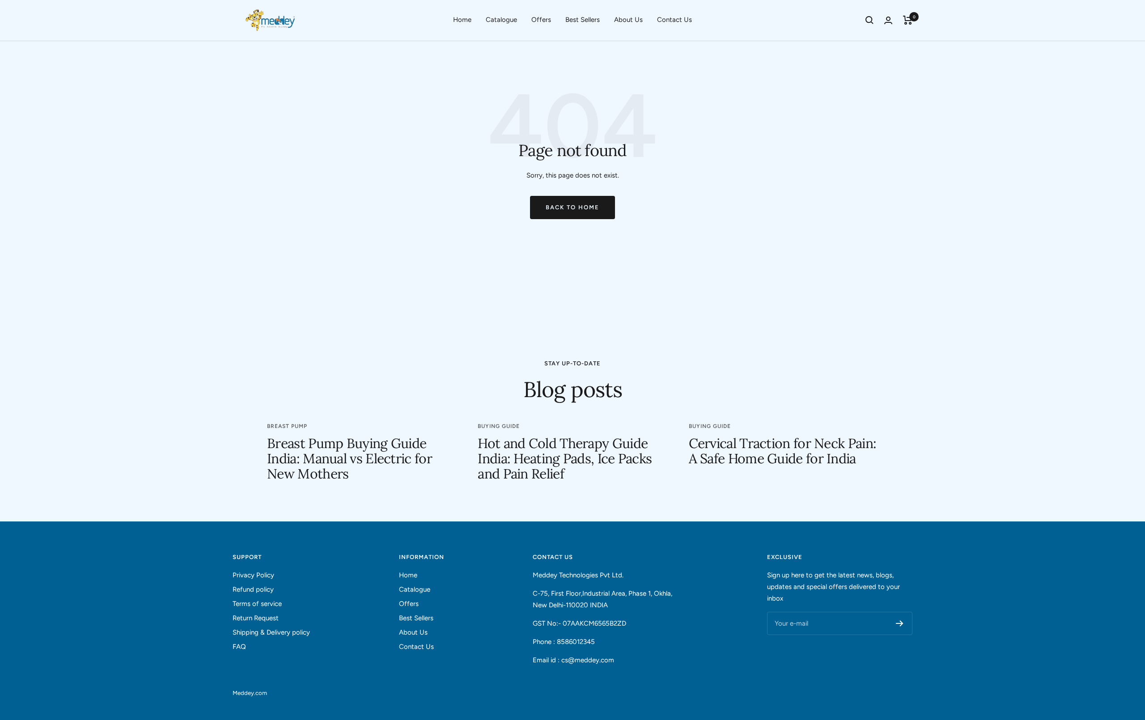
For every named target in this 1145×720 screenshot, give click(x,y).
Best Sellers (582, 20)
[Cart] (907, 20)
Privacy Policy (253, 575)
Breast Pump (287, 426)
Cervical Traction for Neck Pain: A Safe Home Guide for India (783, 451)
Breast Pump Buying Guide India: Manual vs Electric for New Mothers (349, 458)
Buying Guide (499, 426)
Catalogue (501, 20)
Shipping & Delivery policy (271, 632)
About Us (628, 20)
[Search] (869, 20)
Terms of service (257, 604)
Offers (541, 20)
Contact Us (674, 20)
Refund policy (253, 589)
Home (462, 20)
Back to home (572, 207)
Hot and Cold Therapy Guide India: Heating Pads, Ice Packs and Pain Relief (565, 458)
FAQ (239, 647)
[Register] (899, 623)
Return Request (256, 618)
